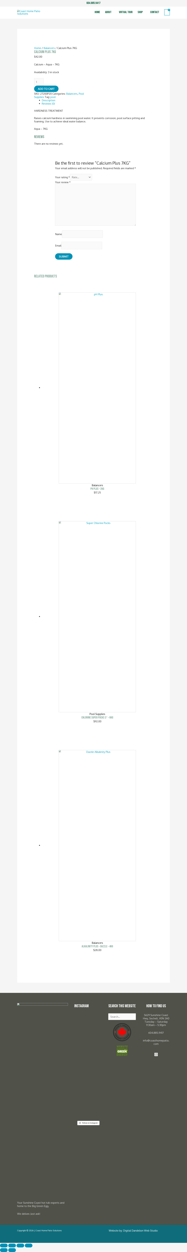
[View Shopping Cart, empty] (167, 12)
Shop (140, 12)
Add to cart (46, 88)
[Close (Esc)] (28, 1245)
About (108, 12)
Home (97, 12)
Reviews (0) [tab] (48, 103)
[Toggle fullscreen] (12, 1245)
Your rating (62, 177)
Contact (154, 12)
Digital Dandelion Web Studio (140, 1230)
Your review (63, 182)
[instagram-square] (156, 1055)
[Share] (20, 1245)
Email (58, 245)
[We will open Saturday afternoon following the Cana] (95, 1067)
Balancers (49, 48)
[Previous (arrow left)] (4, 1250)
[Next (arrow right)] (12, 1250)
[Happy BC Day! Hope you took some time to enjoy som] (95, 1028)
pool (53, 97)
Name (58, 234)
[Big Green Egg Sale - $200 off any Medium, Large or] (81, 1081)
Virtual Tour (126, 12)
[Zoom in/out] (4, 1245)
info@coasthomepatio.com (156, 1042)
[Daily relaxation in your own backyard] (81, 1021)
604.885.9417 (93, 3)
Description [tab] (48, 100)
